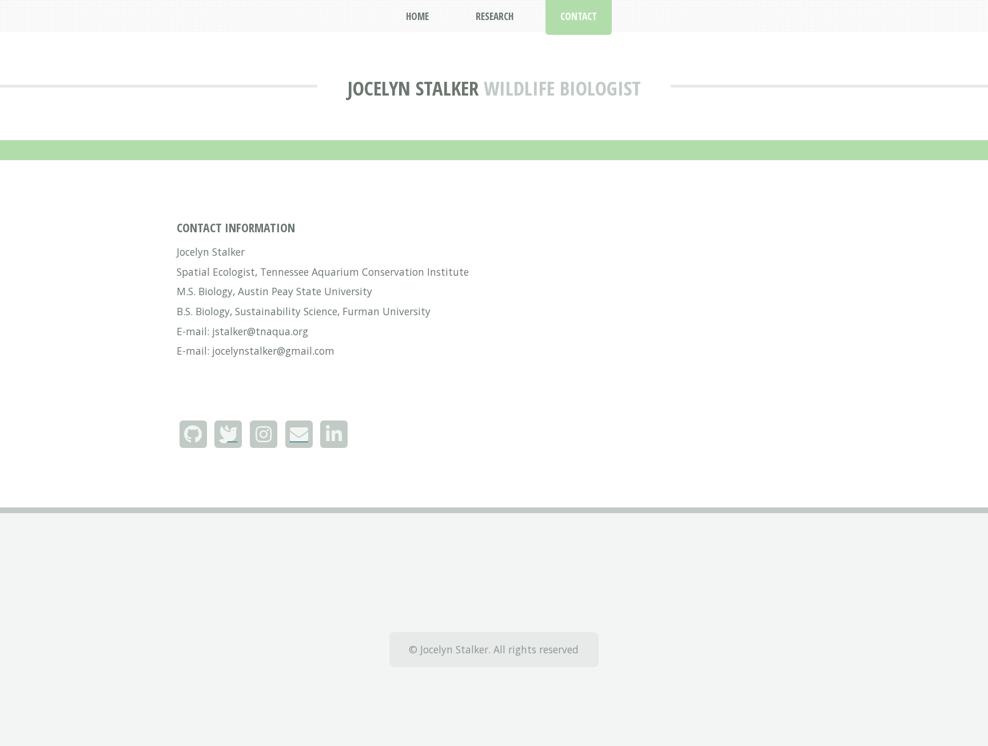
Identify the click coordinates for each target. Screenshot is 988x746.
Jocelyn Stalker (413, 87)
